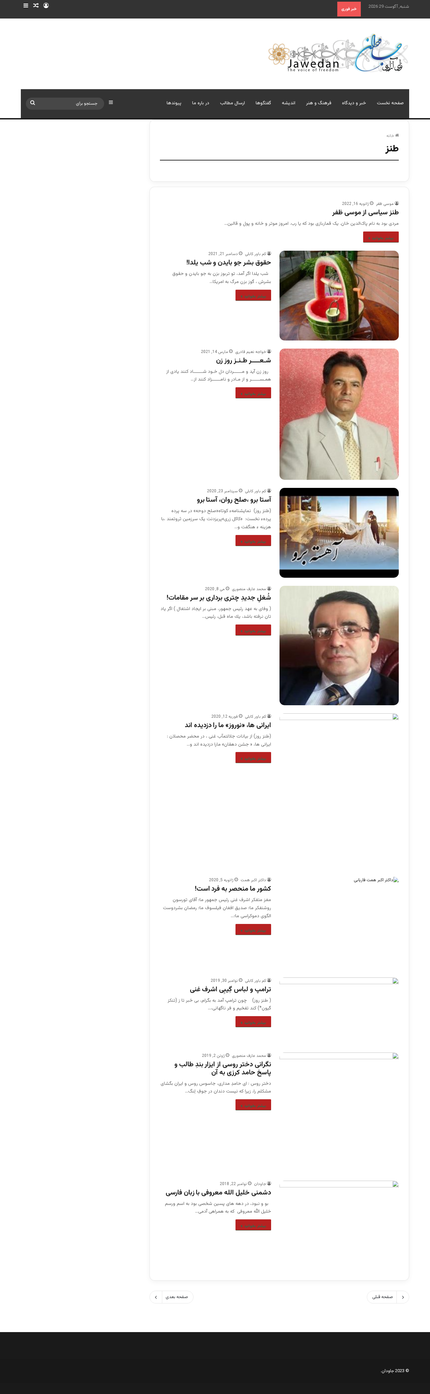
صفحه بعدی (177, 1297)
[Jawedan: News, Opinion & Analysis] (338, 52)
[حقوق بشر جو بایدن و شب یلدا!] (339, 295)
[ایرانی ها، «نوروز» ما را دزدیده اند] (339, 791)
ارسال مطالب (232, 103)
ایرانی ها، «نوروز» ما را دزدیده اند (228, 725)
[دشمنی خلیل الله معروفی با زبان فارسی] (339, 1225)
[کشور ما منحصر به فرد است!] (339, 923)
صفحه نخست (390, 103)
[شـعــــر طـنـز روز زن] (339, 414)
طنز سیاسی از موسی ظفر (365, 212)
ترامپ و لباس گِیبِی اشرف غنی (230, 989)
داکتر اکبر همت (253, 880)
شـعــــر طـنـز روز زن (243, 360)
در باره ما (200, 103)
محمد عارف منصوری (249, 589)
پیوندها (174, 103)
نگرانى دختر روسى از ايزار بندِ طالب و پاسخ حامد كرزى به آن (222, 1068)
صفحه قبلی (382, 1297)
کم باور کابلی (255, 254)
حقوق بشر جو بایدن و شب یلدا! (228, 262)
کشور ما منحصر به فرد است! (233, 889)
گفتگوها (263, 103)
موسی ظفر (385, 204)
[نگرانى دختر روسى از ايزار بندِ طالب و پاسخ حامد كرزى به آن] (339, 1112)
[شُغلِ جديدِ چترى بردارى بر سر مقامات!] (339, 645)
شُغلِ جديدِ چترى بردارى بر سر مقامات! (219, 598)
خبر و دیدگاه (354, 103)
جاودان (260, 1184)
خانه (390, 136)
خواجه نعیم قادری (250, 352)
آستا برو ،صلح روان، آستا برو (234, 500)
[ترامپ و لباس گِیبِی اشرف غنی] (339, 1010)
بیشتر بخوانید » (381, 238)
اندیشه (288, 103)
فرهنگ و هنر (318, 103)
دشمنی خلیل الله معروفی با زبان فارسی (218, 1192)
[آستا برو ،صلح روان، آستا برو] (339, 532)
